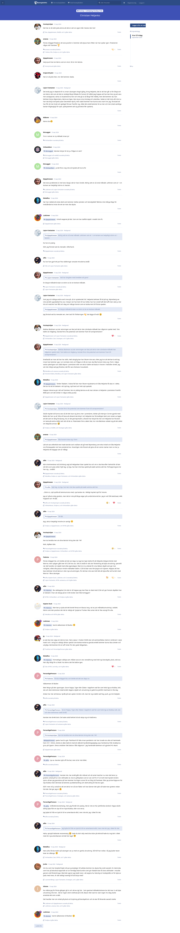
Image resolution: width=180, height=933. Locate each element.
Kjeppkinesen (50, 219)
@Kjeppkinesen (49, 740)
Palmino (49, 590)
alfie (48, 487)
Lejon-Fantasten (53, 278)
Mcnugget (49, 151)
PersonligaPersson (54, 710)
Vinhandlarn (50, 168)
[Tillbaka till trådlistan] (3, 3)
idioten (48, 916)
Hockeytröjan (52, 350)
